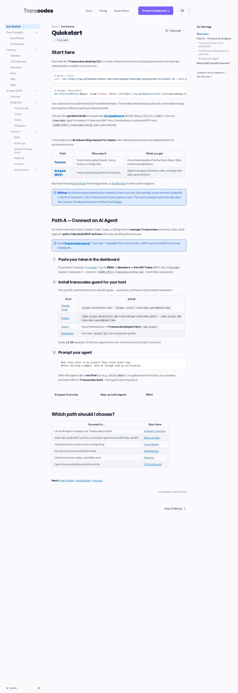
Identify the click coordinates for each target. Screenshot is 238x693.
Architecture (17, 44)
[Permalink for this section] (77, 52)
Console (18, 164)
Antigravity (20, 125)
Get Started (13, 26)
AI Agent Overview (155, 431)
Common (15, 131)
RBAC (17, 137)
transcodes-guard (77, 243)
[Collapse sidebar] (39, 688)
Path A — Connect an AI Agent (214, 38)
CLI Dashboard (18, 61)
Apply (13, 84)
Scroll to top (203, 80)
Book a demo (122, 10)
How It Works (17, 38)
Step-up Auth (21, 169)
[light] (201, 10)
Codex (17, 119)
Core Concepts (14, 32)
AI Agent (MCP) (14, 90)
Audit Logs (20, 143)
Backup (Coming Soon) (23, 151)
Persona (10, 49)
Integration (16, 102)
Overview (15, 55)
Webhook (19, 158)
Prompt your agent (209, 58)
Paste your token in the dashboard (211, 45)
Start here (203, 34)
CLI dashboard (114, 115)
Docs (89, 10)
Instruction (16, 67)
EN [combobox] (182, 10)
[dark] (210, 10)
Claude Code (21, 108)
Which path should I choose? (213, 63)
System (13, 688)
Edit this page (203, 76)
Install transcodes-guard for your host (214, 52)
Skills (13, 79)
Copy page (175, 30)
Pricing (103, 10)
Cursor (18, 114)
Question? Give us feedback (210, 72)
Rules (13, 73)
